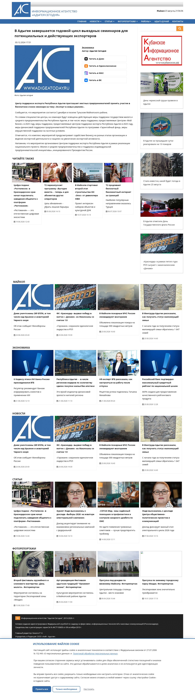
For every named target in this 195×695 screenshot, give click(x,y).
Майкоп (18, 281)
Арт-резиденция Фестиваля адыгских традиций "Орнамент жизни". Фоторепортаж (73, 583)
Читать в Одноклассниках (102, 66)
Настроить (89, 689)
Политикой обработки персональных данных (95, 653)
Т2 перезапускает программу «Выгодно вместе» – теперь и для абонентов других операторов (56, 192)
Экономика (88, 47)
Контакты (177, 21)
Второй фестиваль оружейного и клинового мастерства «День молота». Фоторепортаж (31, 583)
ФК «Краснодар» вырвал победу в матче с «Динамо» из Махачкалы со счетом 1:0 (75, 317)
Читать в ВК (95, 80)
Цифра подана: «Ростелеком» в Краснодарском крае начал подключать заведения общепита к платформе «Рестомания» (26, 195)
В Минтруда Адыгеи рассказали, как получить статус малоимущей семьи (160, 317)
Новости (95, 21)
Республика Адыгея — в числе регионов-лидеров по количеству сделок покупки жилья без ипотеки (76, 382)
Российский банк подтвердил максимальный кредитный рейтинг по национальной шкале (160, 382)
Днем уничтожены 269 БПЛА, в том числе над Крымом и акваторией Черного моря (32, 317)
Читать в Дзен (96, 58)
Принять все (42, 689)
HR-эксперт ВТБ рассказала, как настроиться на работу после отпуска (115, 382)
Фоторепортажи (127, 21)
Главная (81, 21)
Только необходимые (66, 689)
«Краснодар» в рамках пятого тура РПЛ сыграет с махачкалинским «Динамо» (160, 265)
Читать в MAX (96, 73)
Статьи (109, 21)
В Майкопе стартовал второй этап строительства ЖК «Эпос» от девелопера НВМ (86, 192)
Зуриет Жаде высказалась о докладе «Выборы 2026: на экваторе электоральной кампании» (75, 514)
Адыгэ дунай (161, 21)
